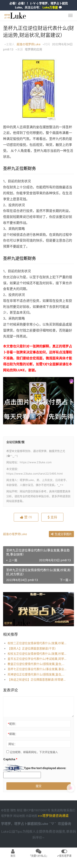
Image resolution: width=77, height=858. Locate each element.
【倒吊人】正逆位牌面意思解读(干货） (32, 648)
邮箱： (13, 734)
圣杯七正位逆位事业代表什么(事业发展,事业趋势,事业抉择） (37, 669)
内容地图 (31, 815)
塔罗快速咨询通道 (55, 816)
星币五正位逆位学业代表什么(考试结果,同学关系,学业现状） (37, 658)
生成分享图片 (63, 534)
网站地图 (19, 815)
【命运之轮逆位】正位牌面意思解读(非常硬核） (37, 679)
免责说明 (57, 810)
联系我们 (69, 810)
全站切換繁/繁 (15, 442)
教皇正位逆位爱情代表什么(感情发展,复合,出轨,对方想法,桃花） (37, 664)
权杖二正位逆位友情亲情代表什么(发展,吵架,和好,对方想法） (37, 643)
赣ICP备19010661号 (36, 810)
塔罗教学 (7, 815)
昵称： (13, 723)
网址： (12, 744)
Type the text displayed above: (45, 768)
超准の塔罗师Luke (28, 44)
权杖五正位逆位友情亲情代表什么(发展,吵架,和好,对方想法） (37, 653)
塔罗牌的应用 (33, 49)
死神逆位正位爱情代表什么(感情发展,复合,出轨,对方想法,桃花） (37, 674)
